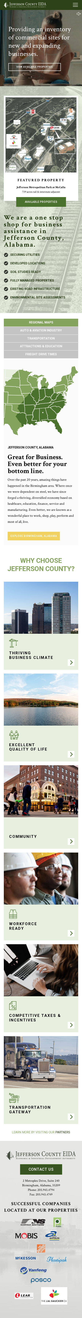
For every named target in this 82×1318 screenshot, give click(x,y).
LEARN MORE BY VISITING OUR (41, 1132)
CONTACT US (41, 1169)
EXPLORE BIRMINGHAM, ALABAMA (33, 535)
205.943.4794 (45, 1190)
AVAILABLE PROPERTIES (41, 201)
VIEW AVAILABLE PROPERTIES (34, 67)
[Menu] (75, 5)
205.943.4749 (44, 1194)
